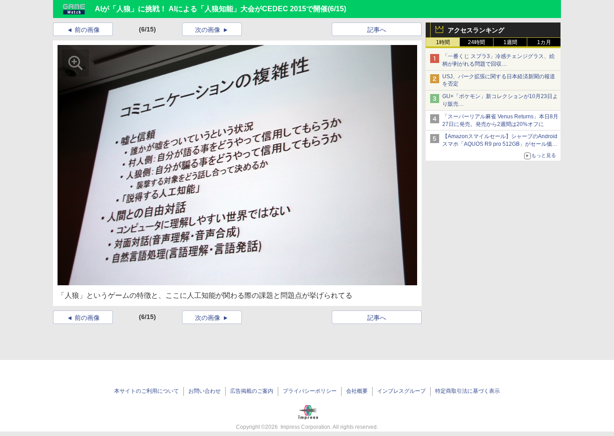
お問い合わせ (204, 391)
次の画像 (207, 29)
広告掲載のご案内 (251, 391)
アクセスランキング (476, 30)
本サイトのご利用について (146, 391)
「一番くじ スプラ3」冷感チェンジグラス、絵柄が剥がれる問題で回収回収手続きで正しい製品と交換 (498, 64)
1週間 (510, 42)
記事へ (376, 29)
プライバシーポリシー (310, 391)
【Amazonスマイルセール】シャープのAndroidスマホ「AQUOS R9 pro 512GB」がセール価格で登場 (499, 144)
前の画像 (87, 29)
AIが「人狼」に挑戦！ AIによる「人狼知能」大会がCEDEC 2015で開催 (211, 9)
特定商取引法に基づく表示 (467, 391)
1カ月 (544, 42)
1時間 (443, 42)
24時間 (476, 42)
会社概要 (357, 391)
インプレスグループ (401, 391)
